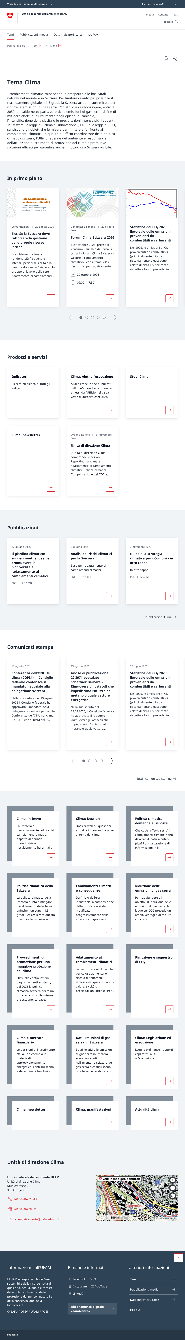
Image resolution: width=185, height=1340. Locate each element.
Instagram (80, 1286)
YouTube (101, 1286)
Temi (133, 1279)
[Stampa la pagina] (166, 58)
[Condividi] (175, 59)
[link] (33, 836)
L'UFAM (135, 1310)
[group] (33, 247)
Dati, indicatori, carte (144, 1300)
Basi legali (12, 1334)
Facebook (79, 1279)
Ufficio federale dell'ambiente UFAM (45, 13)
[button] (10, 35)
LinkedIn (78, 1294)
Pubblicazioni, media (144, 1289)
